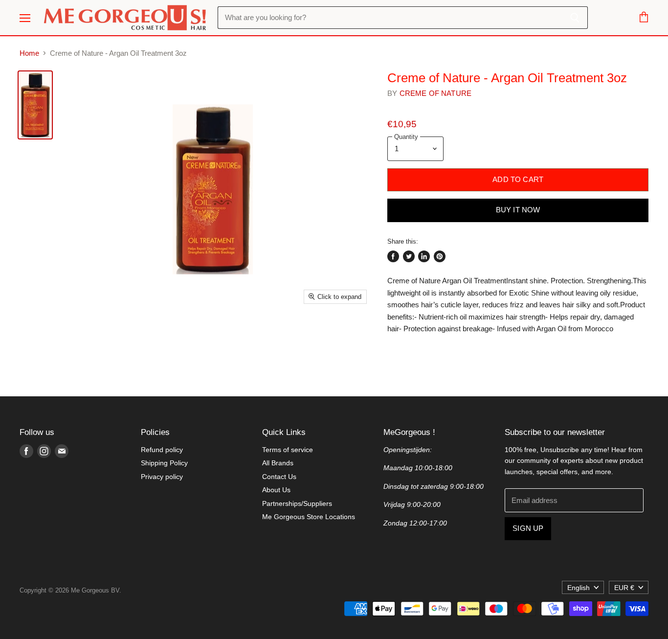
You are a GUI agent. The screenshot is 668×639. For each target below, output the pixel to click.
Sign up (527, 528)
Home (29, 53)
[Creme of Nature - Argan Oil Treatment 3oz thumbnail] (35, 104)
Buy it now (518, 210)
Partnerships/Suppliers (297, 503)
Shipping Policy (164, 463)
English (578, 588)
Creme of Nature (435, 93)
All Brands (277, 463)
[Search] (575, 17)
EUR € (624, 588)
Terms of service (287, 450)
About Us (276, 490)
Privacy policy (162, 476)
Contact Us (279, 476)
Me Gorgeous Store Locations (308, 517)
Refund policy (162, 450)
